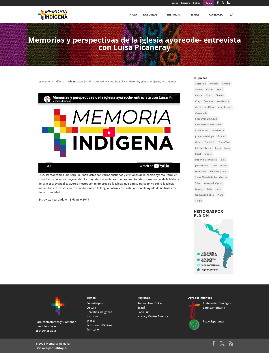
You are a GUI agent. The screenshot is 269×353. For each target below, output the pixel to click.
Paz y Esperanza (213, 321)
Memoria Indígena (53, 81)
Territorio (93, 329)
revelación (200, 171)
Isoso (218, 148)
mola (223, 159)
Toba (209, 188)
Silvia (198, 183)
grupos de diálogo (204, 136)
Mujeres (155, 81)
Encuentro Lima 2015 (206, 118)
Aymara (226, 83)
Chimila (220, 95)
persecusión (201, 165)
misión (208, 153)
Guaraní (221, 136)
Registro (185, 3)
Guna (198, 142)
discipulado (201, 112)
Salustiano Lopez (218, 171)
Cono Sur (143, 312)
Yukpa (198, 200)
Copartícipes (95, 303)
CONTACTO (216, 14)
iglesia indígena (203, 148)
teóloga (199, 188)
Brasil (220, 89)
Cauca (198, 95)
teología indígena (213, 183)
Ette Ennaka (201, 130)
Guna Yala (224, 142)
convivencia (223, 101)
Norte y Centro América (152, 316)
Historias (174, 14)
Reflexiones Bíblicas (99, 325)
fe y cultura (218, 130)
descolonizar (224, 107)
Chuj (197, 101)
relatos (224, 165)
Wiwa (220, 194)
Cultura (91, 307)
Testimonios (169, 81)
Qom (214, 165)
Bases (175, 3)
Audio (113, 81)
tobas (218, 188)
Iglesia (145, 81)
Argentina (200, 83)
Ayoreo (199, 89)
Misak (198, 153)
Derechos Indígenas (99, 312)
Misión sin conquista (206, 159)
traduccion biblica (204, 194)
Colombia (209, 101)
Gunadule (210, 142)
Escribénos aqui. (46, 330)
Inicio (132, 14)
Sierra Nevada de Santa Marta (211, 177)
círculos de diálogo (204, 107)
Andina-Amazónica (97, 81)
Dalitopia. (60, 348)
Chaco (209, 95)
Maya (227, 148)
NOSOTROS (150, 14)
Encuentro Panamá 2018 (208, 124)
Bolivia (123, 81)
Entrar (196, 3)
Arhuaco (214, 83)
